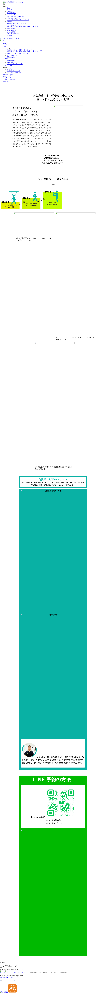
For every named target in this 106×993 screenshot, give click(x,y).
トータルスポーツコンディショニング (18, 20)
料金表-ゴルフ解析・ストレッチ (16, 18)
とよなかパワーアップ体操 (15, 64)
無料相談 (9, 35)
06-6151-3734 (6, 967)
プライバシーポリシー (20, 972)
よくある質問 (11, 32)
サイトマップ (4, 972)
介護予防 (9, 21)
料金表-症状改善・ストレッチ (15, 16)
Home (8, 8)
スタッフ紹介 (11, 28)
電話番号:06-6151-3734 (6, 977)
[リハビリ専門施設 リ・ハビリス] (13, 2)
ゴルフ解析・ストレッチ (14, 72)
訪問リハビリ (11, 57)
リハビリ (9, 69)
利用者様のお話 (11, 30)
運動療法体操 (11, 60)
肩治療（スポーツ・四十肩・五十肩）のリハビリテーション (24, 50)
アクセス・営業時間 (13, 33)
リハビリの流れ (11, 13)
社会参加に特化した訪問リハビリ (16, 23)
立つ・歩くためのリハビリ (15, 25)
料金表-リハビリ (11, 14)
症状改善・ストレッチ (13, 71)
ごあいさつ (10, 11)
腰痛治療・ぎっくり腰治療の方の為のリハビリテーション (24, 27)
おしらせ (9, 9)
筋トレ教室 (10, 62)
